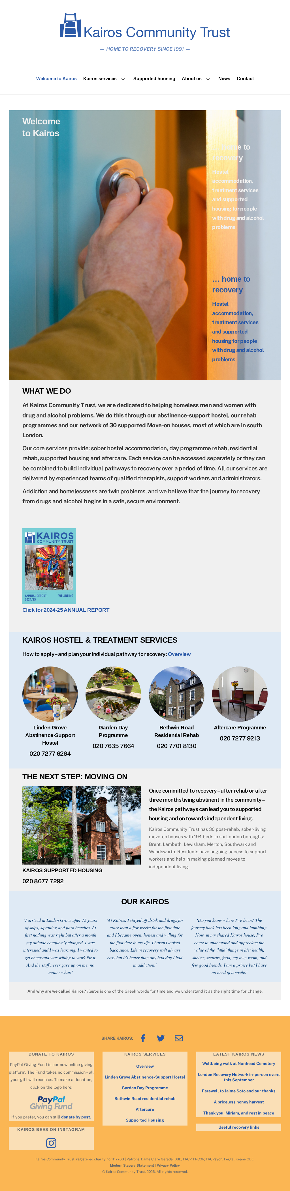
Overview (179, 654)
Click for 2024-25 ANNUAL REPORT (65, 610)
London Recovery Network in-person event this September (239, 1077)
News (224, 78)
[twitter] (162, 1037)
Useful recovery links (238, 1127)
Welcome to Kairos (56, 78)
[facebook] (144, 1037)
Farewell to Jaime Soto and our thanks (239, 1090)
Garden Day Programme (145, 1087)
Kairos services (100, 78)
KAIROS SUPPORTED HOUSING (62, 870)
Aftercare (145, 1109)
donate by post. (76, 1116)
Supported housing (154, 78)
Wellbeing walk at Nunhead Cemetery (238, 1063)
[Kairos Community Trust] (145, 37)
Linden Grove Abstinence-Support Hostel (145, 1077)
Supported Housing (145, 1120)
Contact (245, 78)
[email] (179, 1037)
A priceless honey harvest (239, 1101)
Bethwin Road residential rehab (145, 1098)
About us (192, 78)
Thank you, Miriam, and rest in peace (238, 1113)
